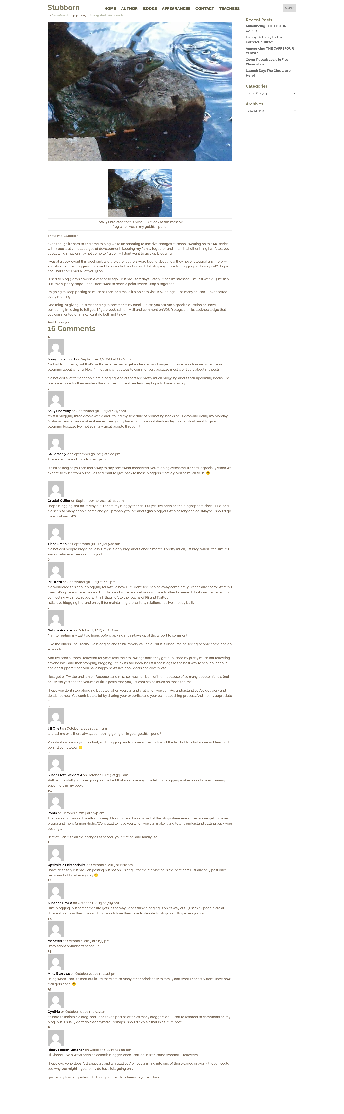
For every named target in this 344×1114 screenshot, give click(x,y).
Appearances (176, 9)
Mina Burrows (59, 974)
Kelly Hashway (59, 411)
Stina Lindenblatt (61, 359)
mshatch (55, 941)
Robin (52, 813)
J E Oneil (54, 728)
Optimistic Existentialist (67, 865)
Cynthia (54, 1012)
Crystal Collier (59, 501)
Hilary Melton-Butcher (66, 1050)
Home (110, 9)
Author (129, 9)
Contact (204, 9)
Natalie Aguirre (60, 630)
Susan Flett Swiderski (65, 775)
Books (150, 9)
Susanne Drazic (60, 903)
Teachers (229, 9)
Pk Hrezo (55, 582)
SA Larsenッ (57, 454)
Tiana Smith (57, 544)
